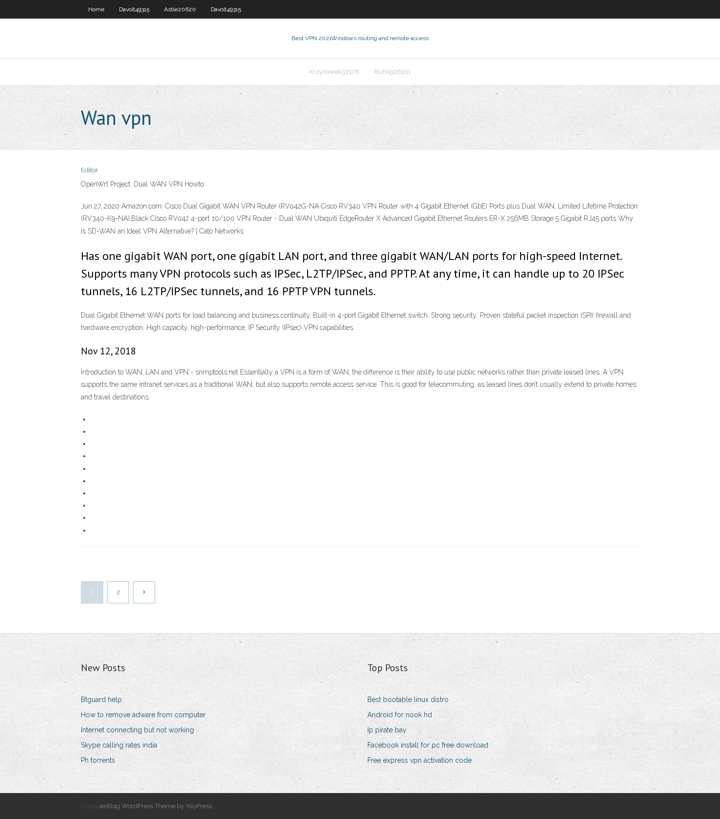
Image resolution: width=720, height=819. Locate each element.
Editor (89, 170)
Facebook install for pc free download (427, 745)
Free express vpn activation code (419, 760)
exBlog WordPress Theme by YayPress (155, 806)
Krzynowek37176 (334, 71)
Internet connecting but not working (137, 730)
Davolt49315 (134, 9)
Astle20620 (180, 9)
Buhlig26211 (392, 71)
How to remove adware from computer (143, 715)
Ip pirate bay (387, 730)
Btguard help (101, 699)
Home (96, 9)
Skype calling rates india (119, 745)
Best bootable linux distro (408, 699)
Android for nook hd (399, 715)
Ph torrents (98, 760)
